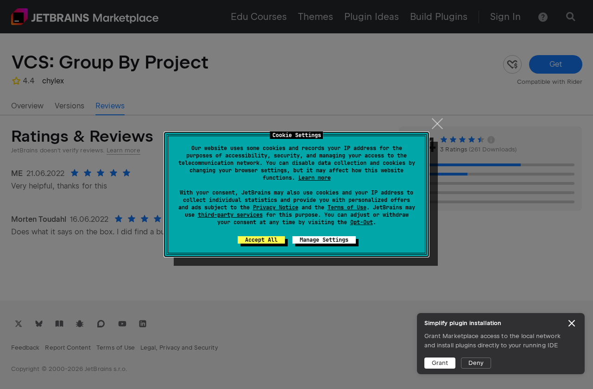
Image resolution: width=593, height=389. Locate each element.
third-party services (230, 215)
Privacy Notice (275, 207)
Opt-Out (361, 222)
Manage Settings (324, 240)
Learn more (314, 178)
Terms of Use (347, 207)
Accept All (261, 240)
